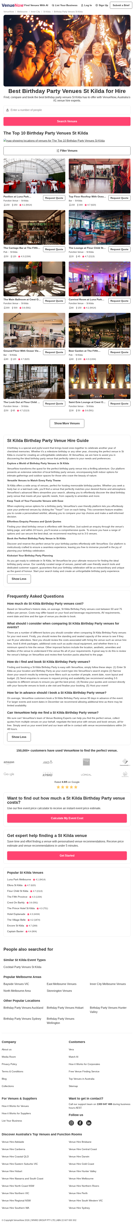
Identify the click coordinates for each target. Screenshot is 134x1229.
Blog (4, 1078)
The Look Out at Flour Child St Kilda (21, 402)
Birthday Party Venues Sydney (22, 1018)
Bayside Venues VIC (16, 984)
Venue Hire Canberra (13, 1149)
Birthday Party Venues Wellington (60, 1020)
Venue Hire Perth (78, 1193)
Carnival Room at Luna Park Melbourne (85, 299)
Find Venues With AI (36, 5)
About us (7, 1049)
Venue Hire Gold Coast (81, 1163)
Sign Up (103, 5)
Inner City (35, 11)
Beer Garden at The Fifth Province (83, 350)
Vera (71, 1049)
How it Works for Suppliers (16, 1113)
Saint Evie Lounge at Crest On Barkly (87, 402)
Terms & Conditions (12, 1071)
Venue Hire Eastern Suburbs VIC (20, 1163)
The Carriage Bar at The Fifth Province (20, 247)
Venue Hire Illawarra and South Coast (22, 1178)
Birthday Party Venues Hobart (65, 1007)
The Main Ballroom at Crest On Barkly (21, 299)
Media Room (9, 1056)
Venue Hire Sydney (79, 1207)
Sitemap (73, 1086)
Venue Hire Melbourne (81, 1178)
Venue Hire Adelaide (13, 1141)
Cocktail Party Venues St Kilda (22, 967)
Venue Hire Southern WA (15, 1207)
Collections (8, 1086)
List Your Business (66, 5)
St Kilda (47, 11)
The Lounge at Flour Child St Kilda (86, 247)
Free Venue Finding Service (84, 1071)
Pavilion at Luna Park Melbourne (16, 196)
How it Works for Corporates (84, 1064)
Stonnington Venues (59, 990)
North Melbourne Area (17, 990)
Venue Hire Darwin (79, 1156)
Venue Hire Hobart (12, 1171)
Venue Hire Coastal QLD (15, 1156)
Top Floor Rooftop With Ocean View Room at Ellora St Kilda (87, 196)
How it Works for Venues (15, 1106)
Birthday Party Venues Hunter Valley (108, 1009)
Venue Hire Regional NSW (16, 1200)
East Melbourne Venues (61, 984)
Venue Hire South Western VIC (86, 1200)
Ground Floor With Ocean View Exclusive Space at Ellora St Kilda (21, 350)
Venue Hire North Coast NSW (18, 1185)
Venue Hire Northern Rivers (84, 1185)
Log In (88, 5)
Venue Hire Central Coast (83, 1149)
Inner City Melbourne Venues (108, 984)
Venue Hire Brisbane (80, 1141)
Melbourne (22, 11)
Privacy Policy (9, 1064)
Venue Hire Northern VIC (15, 1193)
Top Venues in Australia (81, 1078)
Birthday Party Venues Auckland (23, 1007)
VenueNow (8, 11)
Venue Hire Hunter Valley (82, 1171)
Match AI (73, 1056)
